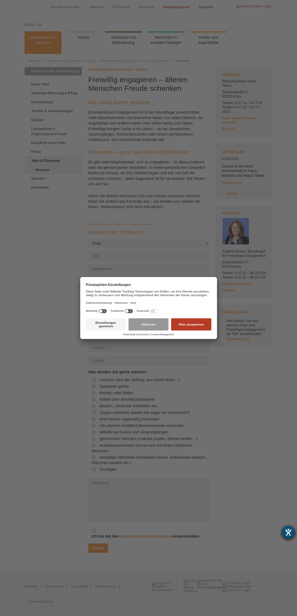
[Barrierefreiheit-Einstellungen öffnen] (288, 532)
